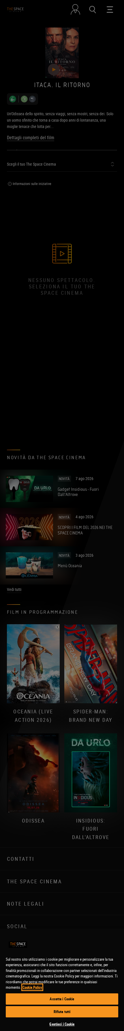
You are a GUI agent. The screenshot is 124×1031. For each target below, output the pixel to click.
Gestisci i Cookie (61, 1024)
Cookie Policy (32, 987)
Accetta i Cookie (62, 998)
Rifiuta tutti (62, 1011)
